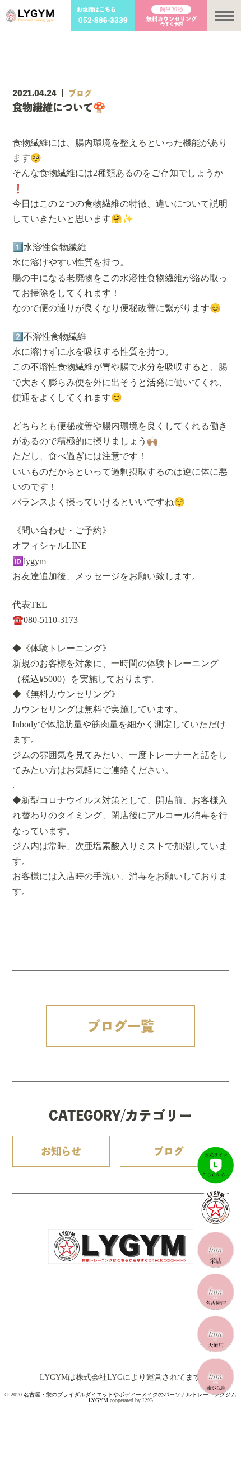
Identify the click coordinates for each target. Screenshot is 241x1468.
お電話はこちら (103, 15)
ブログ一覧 (120, 1026)
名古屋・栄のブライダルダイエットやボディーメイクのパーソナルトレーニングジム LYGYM (130, 1397)
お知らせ (61, 1151)
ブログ (80, 93)
